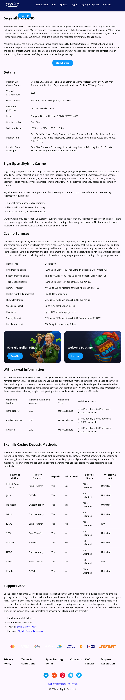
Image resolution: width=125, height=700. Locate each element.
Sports (63, 4)
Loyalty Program (89, 4)
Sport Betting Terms (54, 661)
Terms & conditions (28, 661)
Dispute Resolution (108, 661)
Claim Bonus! (62, 63)
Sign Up (24, 15)
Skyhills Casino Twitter (26, 626)
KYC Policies (90, 661)
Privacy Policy (8, 661)
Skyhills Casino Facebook (30, 631)
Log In (9, 15)
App (54, 4)
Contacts (76, 659)
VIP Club (106, 4)
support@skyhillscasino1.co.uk (62, 683)
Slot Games (42, 4)
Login (74, 4)
